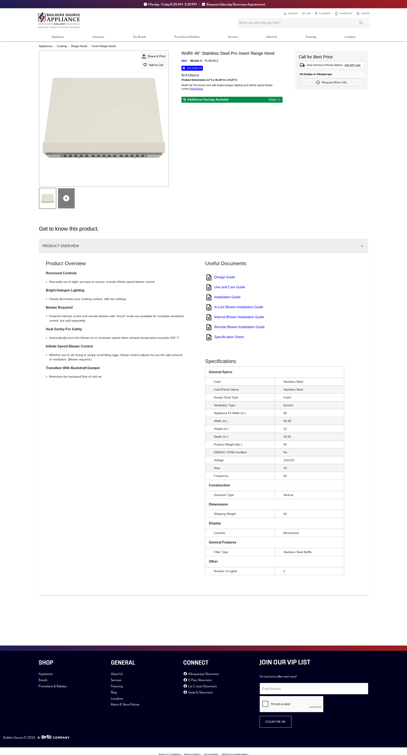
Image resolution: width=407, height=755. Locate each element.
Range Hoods (79, 46)
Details (273, 99)
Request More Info (334, 82)
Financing (311, 36)
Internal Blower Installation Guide (239, 317)
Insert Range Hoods (104, 46)
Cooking (62, 46)
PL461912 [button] (211, 60)
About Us (271, 36)
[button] (285, 13)
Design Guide (224, 277)
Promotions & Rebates (187, 36)
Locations (350, 36)
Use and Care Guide (229, 287)
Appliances (58, 36)
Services (233, 36)
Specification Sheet (229, 337)
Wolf (184, 60)
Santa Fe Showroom (200, 692)
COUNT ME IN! (275, 721)
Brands (43, 680)
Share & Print (156, 56)
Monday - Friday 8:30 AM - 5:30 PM (172, 4)
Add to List (156, 65)
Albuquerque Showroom (203, 674)
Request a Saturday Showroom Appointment (235, 4)
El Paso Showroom (199, 680)
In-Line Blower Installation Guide (238, 307)
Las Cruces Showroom (202, 686)
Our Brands (139, 36)
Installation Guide (227, 297)
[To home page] (59, 19)
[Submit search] (361, 23)
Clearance (98, 36)
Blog (114, 692)
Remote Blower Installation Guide (239, 327)
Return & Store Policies (125, 704)
